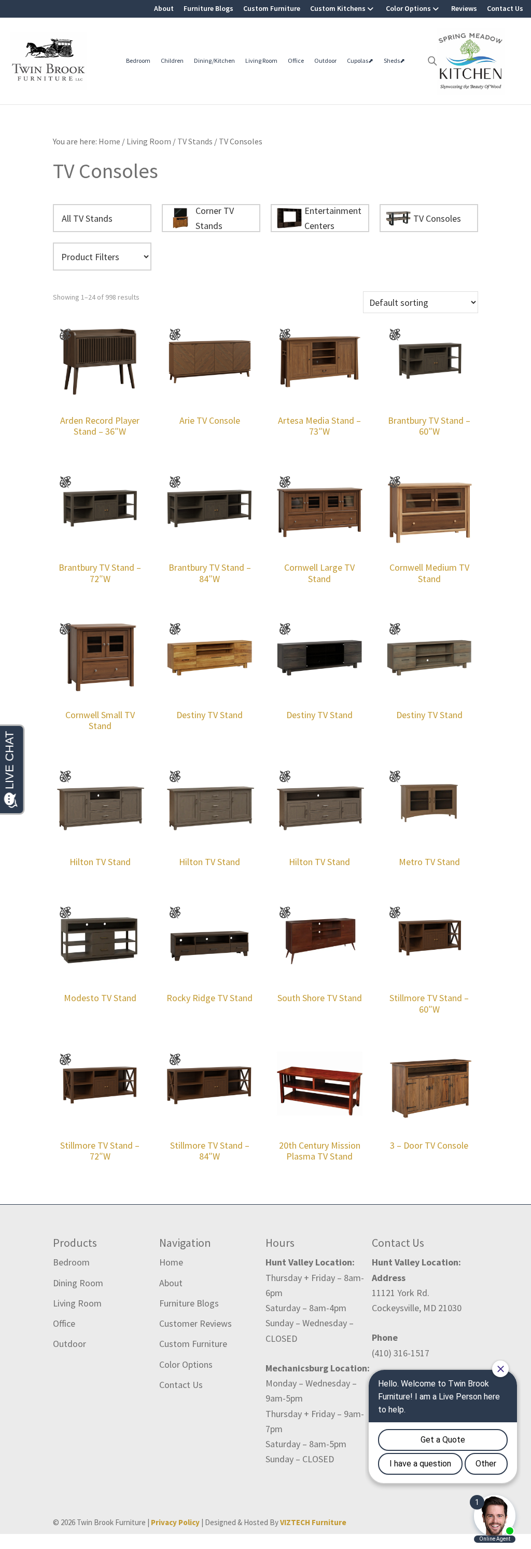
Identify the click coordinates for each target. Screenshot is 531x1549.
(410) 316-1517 (400, 1353)
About (164, 8)
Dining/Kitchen (214, 60)
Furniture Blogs (208, 8)
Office (296, 60)
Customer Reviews (195, 1323)
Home (171, 1262)
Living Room (261, 60)
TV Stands (195, 141)
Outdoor (325, 60)
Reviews (464, 8)
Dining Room (78, 1283)
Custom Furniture (271, 8)
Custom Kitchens (338, 8)
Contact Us (505, 8)
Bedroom (138, 60)
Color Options (408, 8)
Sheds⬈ (394, 60)
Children (172, 60)
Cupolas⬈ (360, 60)
